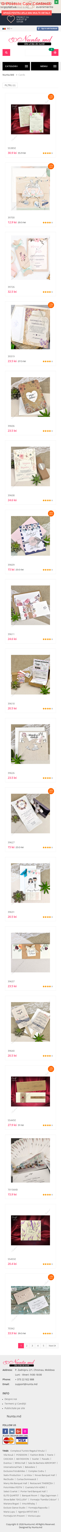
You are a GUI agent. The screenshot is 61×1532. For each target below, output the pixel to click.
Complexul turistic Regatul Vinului (27, 1450)
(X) (14, 85)
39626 (11, 773)
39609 (11, 564)
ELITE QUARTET (11, 1495)
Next (51, 1345)
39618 (11, 703)
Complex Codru (36, 1471)
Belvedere (30, 1467)
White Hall (20, 1462)
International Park (13, 1467)
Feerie (50, 1454)
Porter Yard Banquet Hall (33, 1491)
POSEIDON (21, 1454)
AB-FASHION (22, 1458)
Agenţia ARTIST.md (27, 1511)
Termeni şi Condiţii (15, 1403)
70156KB (13, 1189)
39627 (11, 842)
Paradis (45, 1458)
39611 (11, 634)
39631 (11, 912)
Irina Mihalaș (28, 1503)
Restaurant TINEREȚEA (41, 1483)
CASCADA (8, 1458)
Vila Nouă (8, 1454)
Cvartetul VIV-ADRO (35, 1487)
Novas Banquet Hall (45, 1475)
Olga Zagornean (48, 1495)
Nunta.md (8, 74)
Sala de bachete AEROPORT (42, 1462)
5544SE (12, 1120)
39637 (11, 981)
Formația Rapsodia (37, 1507)
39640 (11, 1050)
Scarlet (35, 1458)
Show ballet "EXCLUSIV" (15, 1499)
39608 (11, 495)
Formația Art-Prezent (14, 1515)
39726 (11, 286)
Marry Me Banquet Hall (15, 1483)
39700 (11, 217)
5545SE (12, 1259)
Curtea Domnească (26, 1479)
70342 (11, 1328)
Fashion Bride (37, 1454)
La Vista (28, 1475)
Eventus (8, 1462)
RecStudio (9, 1479)
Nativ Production (12, 1475)
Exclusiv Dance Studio (14, 1507)
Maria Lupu (9, 1511)
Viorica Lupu (34, 1515)
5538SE (12, 148)
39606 (11, 425)
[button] (8, 28)
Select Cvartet (10, 1491)
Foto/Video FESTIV (13, 1487)
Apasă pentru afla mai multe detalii (26, 12)
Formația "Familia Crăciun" (43, 1499)
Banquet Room (29, 1495)
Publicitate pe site (15, 1408)
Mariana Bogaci (11, 1503)
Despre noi (11, 1399)
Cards (21, 74)
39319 (11, 356)
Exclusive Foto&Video (14, 1471)
